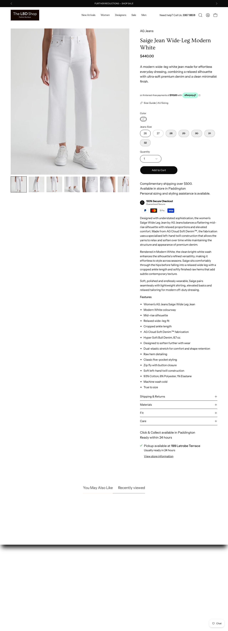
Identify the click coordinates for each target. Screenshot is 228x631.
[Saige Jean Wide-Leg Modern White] (19, 184)
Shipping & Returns (152, 396)
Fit (142, 413)
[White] (143, 119)
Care (143, 421)
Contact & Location (78, 601)
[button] (200, 15)
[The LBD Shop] (25, 15)
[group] (114, 3)
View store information (158, 456)
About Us (71, 569)
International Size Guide (81, 588)
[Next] (216, 3)
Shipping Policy (129, 569)
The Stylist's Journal (78, 582)
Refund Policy (127, 575)
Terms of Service (129, 588)
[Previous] (11, 3)
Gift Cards (71, 595)
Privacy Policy (127, 582)
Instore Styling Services (81, 575)
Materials (146, 404)
